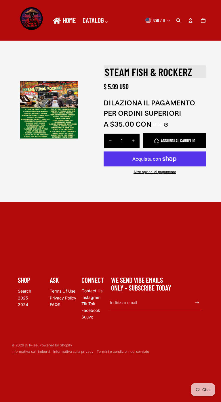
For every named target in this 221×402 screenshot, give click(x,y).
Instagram (90, 297)
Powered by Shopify (55, 345)
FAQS (55, 304)
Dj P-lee (31, 345)
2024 (23, 304)
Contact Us (91, 290)
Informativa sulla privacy (73, 351)
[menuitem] (64, 20)
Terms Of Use (62, 291)
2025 (23, 297)
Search (24, 291)
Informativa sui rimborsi (31, 351)
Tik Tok (88, 303)
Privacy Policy (63, 297)
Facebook (90, 310)
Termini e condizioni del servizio (123, 351)
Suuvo (87, 316)
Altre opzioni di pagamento (155, 172)
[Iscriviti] (197, 303)
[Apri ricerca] (178, 20)
